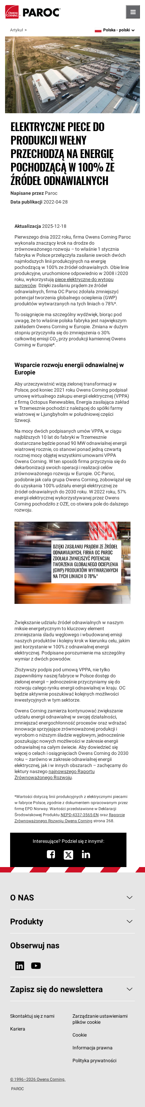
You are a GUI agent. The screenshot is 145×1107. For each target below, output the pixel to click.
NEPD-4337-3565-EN (80, 814)
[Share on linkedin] (86, 856)
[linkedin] (20, 966)
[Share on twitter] (68, 859)
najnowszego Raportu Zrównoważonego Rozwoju (54, 774)
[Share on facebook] (51, 856)
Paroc (33, 12)
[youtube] (36, 966)
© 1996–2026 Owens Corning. (37, 1079)
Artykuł (16, 29)
